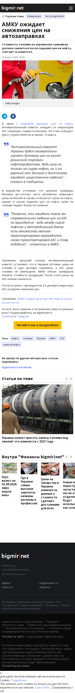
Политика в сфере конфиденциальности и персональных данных (36, 629)
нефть (15, 338)
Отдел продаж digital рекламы (44, 636)
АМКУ (53, 338)
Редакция (52, 621)
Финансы (44, 587)
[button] (66, 379)
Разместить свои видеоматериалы (49, 625)
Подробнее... (19, 680)
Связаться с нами (13, 625)
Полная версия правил (16, 665)
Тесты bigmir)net (54, 16)
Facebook (8, 316)
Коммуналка (34, 16)
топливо (28, 338)
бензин (41, 338)
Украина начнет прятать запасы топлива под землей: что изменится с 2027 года (35, 439)
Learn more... (43, 687)
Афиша (6, 583)
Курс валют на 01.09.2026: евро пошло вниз (9, 486)
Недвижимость (48, 583)
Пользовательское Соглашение (24, 628)
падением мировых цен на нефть (47, 123)
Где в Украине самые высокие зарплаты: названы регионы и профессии (29, 490)
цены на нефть (11, 344)
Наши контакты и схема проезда (22, 621)
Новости (7, 587)
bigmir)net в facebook (16, 367)
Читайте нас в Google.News (38, 325)
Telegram (23, 316)
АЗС (62, 338)
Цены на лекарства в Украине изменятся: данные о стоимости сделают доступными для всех (50, 493)
